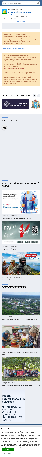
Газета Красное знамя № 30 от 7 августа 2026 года (21, 385)
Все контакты (21, 21)
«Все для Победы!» (9, 249)
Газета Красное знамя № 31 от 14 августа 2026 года (19, 353)
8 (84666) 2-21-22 (9, 19)
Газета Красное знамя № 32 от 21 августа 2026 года (19, 321)
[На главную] (18, 12)
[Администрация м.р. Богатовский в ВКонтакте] (4, 127)
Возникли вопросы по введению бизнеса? (17, 218)
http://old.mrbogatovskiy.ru (14, 68)
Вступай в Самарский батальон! (13, 280)
